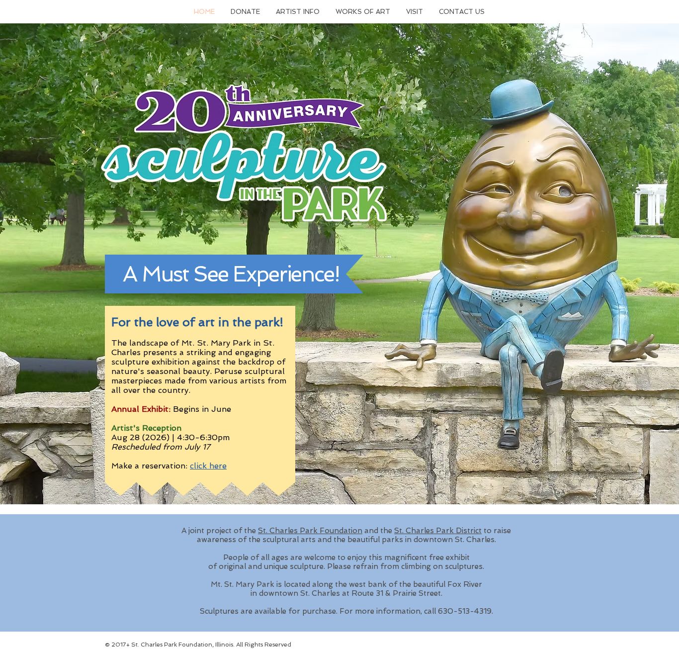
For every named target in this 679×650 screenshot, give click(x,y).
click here (208, 465)
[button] (245, 12)
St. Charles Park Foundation (310, 530)
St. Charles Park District (438, 530)
